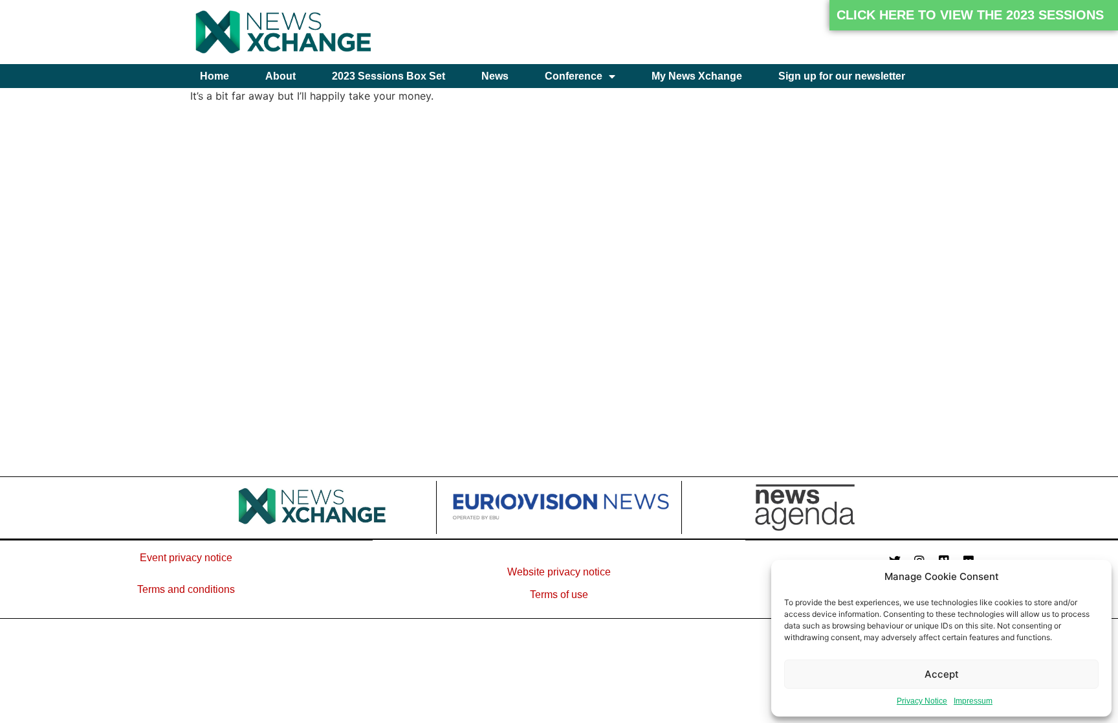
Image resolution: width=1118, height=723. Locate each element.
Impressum (973, 701)
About (280, 76)
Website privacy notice (559, 571)
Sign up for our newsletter (841, 76)
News (495, 76)
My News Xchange (697, 76)
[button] (973, 15)
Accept (942, 674)
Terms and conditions (186, 589)
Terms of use (559, 594)
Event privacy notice (186, 557)
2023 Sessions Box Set (388, 76)
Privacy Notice (922, 701)
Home (214, 76)
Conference (573, 76)
